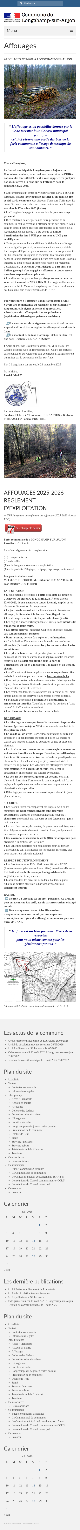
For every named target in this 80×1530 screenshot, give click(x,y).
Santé (15, 1137)
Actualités (13, 1079)
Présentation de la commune (27, 1130)
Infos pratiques (16, 1095)
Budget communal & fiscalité (28, 1168)
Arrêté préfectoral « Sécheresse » (26, 1048)
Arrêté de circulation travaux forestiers (29, 1044)
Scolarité (16, 1192)
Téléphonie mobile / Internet (27, 1149)
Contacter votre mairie (24, 1087)
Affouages (17, 1106)
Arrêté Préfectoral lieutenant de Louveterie (31, 1040)
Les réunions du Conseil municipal (31, 1184)
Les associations (20, 1161)
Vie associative (16, 1157)
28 (33, 1256)
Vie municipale (16, 1165)
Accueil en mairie (21, 1102)
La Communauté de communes (29, 1172)
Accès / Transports (22, 1099)
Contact (12, 1083)
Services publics (20, 1145)
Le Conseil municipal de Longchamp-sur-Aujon (38, 1176)
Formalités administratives (26, 1114)
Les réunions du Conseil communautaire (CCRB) (38, 1180)
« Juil (7, 1269)
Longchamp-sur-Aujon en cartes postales (34, 1126)
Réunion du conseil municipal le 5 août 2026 (32, 1060)
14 (33, 1240)
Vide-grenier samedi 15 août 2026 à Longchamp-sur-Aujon (40, 1052)
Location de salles (21, 1122)
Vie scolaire (14, 1188)
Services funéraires (22, 1141)
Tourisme (17, 1153)
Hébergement (19, 1118)
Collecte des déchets (23, 1110)
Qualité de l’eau (20, 1133)
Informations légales (23, 1091)
